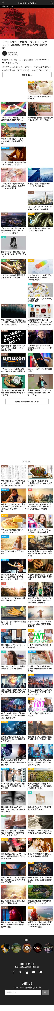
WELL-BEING (5, 148)
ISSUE (3, 103)
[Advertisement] (27, 434)
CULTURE (31, 103)
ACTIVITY (31, 82)
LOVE (30, 489)
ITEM (30, 169)
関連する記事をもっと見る (27, 401)
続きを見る (27, 75)
